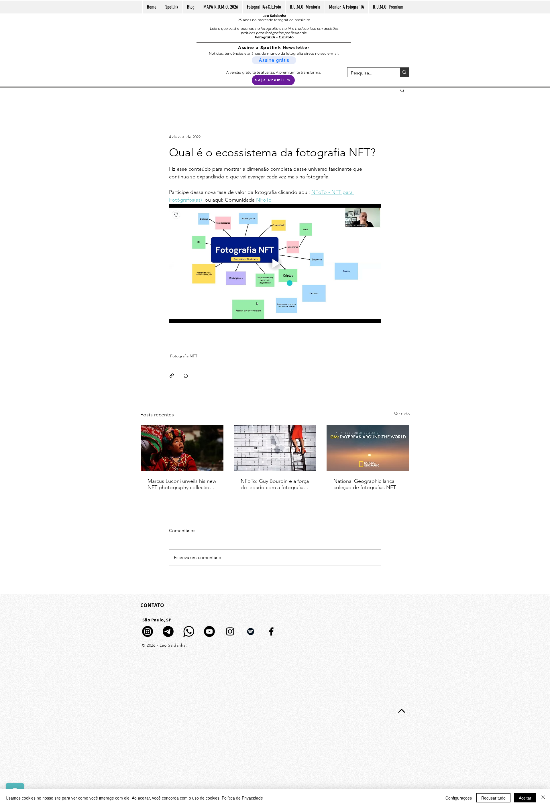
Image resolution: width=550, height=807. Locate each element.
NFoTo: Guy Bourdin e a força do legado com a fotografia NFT (275, 484)
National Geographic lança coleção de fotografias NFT (364, 484)
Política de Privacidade (242, 798)
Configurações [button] (458, 798)
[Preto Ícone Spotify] (250, 631)
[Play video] (275, 263)
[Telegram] (168, 631)
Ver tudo (402, 413)
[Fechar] (543, 797)
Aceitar (525, 798)
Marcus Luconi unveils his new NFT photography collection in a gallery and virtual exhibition (182, 484)
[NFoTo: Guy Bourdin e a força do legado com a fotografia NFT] (275, 448)
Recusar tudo (493, 798)
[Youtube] (209, 631)
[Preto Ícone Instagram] (230, 631)
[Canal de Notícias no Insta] (147, 631)
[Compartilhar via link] (171, 375)
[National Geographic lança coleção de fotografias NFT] (368, 448)
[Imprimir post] (185, 375)
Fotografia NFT (183, 356)
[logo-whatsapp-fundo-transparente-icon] (188, 631)
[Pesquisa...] (404, 72)
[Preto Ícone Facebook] (271, 631)
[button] (402, 90)
